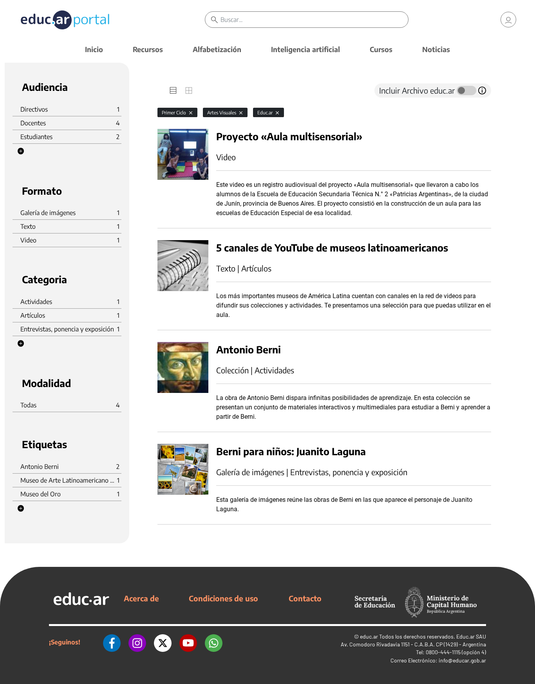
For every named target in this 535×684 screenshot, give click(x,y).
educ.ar (369, 636)
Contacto (305, 598)
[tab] (173, 90)
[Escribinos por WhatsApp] (213, 642)
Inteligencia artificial (305, 49)
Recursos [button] (148, 49)
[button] (21, 151)
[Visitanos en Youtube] (188, 642)
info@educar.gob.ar (462, 660)
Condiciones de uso (223, 598)
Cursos (381, 49)
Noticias (436, 49)
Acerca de (141, 598)
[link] (508, 19)
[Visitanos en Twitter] (163, 642)
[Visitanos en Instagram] (137, 642)
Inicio (94, 49)
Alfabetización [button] (217, 49)
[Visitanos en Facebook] (112, 642)
